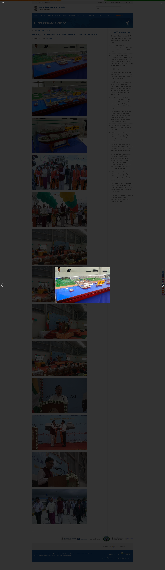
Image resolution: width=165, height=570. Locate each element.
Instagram (163, 294)
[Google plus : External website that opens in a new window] (163, 288)
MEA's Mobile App (163, 269)
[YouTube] (163, 278)
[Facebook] (163, 275)
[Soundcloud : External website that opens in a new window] (163, 291)
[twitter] (163, 272)
